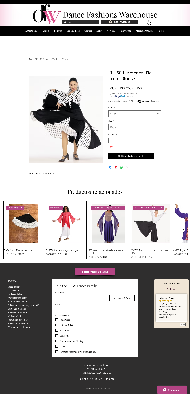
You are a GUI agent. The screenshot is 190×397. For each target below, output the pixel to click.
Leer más (129, 96)
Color (111, 107)
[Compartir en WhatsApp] (121, 167)
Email (58, 304)
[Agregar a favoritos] (158, 156)
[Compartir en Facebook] (110, 167)
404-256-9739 (106, 379)
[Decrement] (111, 140)
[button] (149, 22)
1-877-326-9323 (88, 379)
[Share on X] (127, 167)
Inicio (31, 59)
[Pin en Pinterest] (116, 167)
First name (60, 292)
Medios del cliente (16, 316)
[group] (95, 229)
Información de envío (17, 301)
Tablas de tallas (15, 294)
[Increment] (119, 140)
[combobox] (134, 113)
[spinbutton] (115, 140)
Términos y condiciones (19, 327)
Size (111, 120)
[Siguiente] (183, 230)
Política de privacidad (18, 323)
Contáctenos (13, 290)
